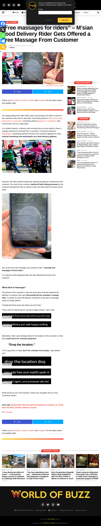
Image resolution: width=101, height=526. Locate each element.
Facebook (16, 100)
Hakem (12, 47)
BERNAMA (49, 85)
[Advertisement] (83, 65)
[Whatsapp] (3, 35)
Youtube (24, 100)
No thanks (49, 20)
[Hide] (1, 51)
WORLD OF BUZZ (49, 523)
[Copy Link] (3, 47)
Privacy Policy (81, 510)
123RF (62, 85)
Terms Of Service (66, 510)
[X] (3, 29)
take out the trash (55, 118)
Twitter (56, 85)
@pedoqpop (7, 134)
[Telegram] (3, 41)
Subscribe (65, 20)
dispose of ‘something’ (47, 121)
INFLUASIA (51, 519)
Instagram (42, 100)
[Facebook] (3, 23)
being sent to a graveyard (12, 121)
